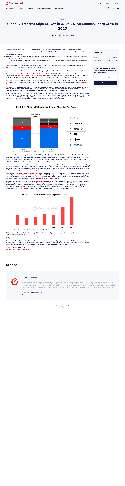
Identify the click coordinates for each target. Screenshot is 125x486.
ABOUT (20, 9)
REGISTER (108, 3)
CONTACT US (59, 9)
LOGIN (101, 3)
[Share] (108, 8)
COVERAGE (10, 9)
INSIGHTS (29, 9)
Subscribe (105, 83)
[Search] (113, 8)
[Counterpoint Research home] (15, 3)
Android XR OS (11, 67)
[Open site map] (118, 8)
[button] (115, 3)
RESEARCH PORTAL (44, 9)
